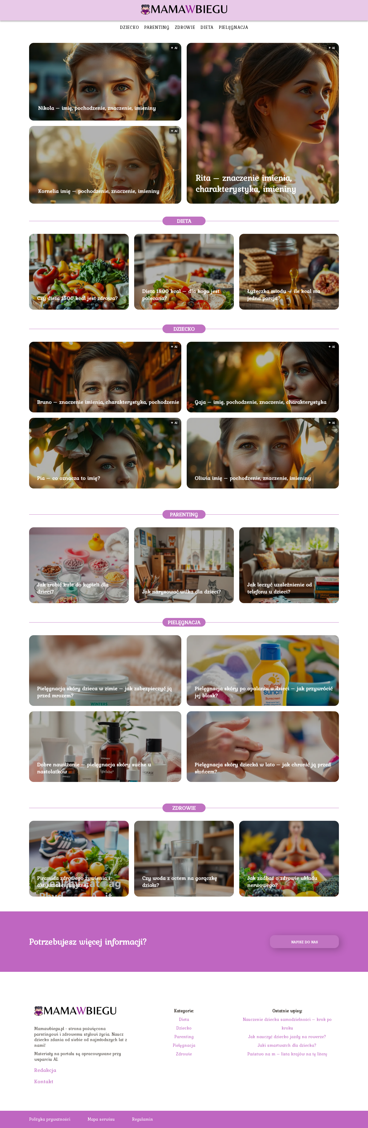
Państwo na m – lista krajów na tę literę (287, 1054)
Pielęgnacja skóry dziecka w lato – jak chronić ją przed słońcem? (263, 768)
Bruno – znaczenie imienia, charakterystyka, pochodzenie (108, 401)
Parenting (156, 27)
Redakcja (45, 1070)
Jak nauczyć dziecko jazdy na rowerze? (287, 1036)
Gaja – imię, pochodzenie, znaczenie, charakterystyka (261, 401)
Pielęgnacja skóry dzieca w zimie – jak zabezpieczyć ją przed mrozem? (104, 692)
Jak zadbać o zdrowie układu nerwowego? (282, 881)
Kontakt (43, 1081)
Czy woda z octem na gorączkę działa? (179, 881)
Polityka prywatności (49, 1119)
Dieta (206, 27)
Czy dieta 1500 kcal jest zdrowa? (77, 298)
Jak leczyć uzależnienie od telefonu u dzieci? (279, 588)
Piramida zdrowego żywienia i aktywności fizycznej (73, 881)
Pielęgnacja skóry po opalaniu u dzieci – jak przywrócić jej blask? (264, 692)
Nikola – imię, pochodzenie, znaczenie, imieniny (97, 107)
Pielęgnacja (233, 27)
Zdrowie (185, 27)
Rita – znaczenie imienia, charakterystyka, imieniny (246, 183)
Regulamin (142, 1119)
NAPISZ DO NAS (304, 942)
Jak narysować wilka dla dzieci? (181, 591)
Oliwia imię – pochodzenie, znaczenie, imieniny (253, 477)
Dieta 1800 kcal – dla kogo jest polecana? (181, 295)
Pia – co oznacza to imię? (68, 477)
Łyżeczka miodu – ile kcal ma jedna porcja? (283, 295)
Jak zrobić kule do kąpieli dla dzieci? (73, 588)
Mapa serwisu (101, 1119)
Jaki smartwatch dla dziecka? (287, 1045)
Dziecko (129, 27)
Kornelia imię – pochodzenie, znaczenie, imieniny (98, 190)
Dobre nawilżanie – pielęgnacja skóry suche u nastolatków (94, 768)
